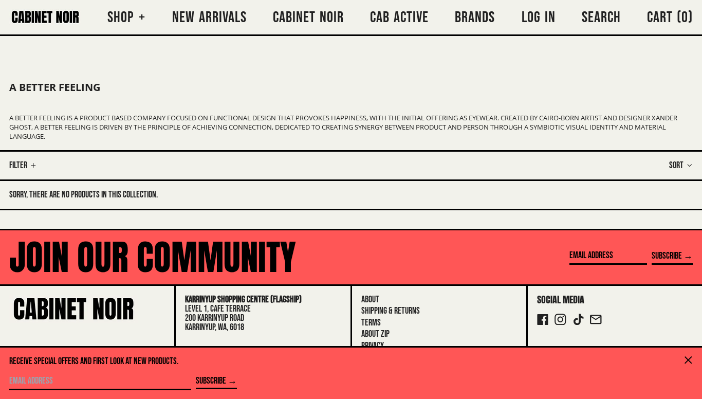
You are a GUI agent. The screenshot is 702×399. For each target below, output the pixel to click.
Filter (18, 165)
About (370, 299)
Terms (371, 322)
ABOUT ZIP (375, 334)
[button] (670, 17)
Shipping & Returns (390, 310)
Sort (676, 165)
